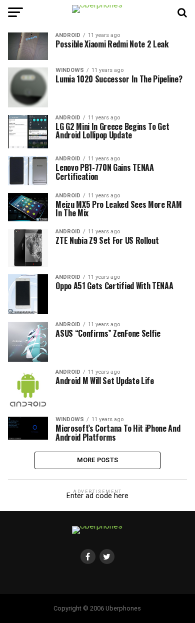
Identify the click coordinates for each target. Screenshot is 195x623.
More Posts (97, 460)
